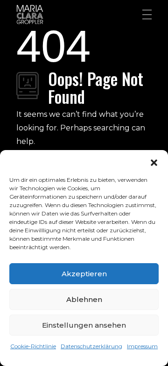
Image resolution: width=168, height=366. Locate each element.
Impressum (142, 346)
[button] (154, 161)
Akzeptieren (84, 273)
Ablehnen (84, 299)
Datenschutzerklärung (91, 346)
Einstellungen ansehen (84, 325)
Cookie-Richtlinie (33, 346)
